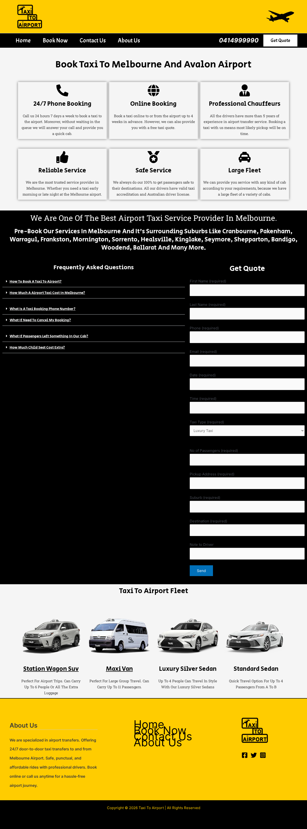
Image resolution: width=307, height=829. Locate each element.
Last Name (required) (207, 304)
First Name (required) (208, 281)
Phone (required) (204, 328)
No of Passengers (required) (214, 450)
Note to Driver (202, 544)
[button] (280, 41)
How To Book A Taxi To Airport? (36, 281)
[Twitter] (254, 755)
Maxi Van (119, 668)
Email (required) (203, 351)
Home (23, 40)
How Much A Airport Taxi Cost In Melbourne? (47, 292)
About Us (129, 40)
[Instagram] (263, 755)
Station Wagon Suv (51, 668)
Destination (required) (208, 521)
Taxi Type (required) (207, 422)
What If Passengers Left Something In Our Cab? (49, 336)
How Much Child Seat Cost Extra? (37, 347)
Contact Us (93, 40)
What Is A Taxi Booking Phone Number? (43, 308)
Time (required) (203, 398)
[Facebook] (245, 755)
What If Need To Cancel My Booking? (40, 320)
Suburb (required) (205, 497)
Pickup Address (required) (212, 474)
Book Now (55, 40)
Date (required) (203, 375)
